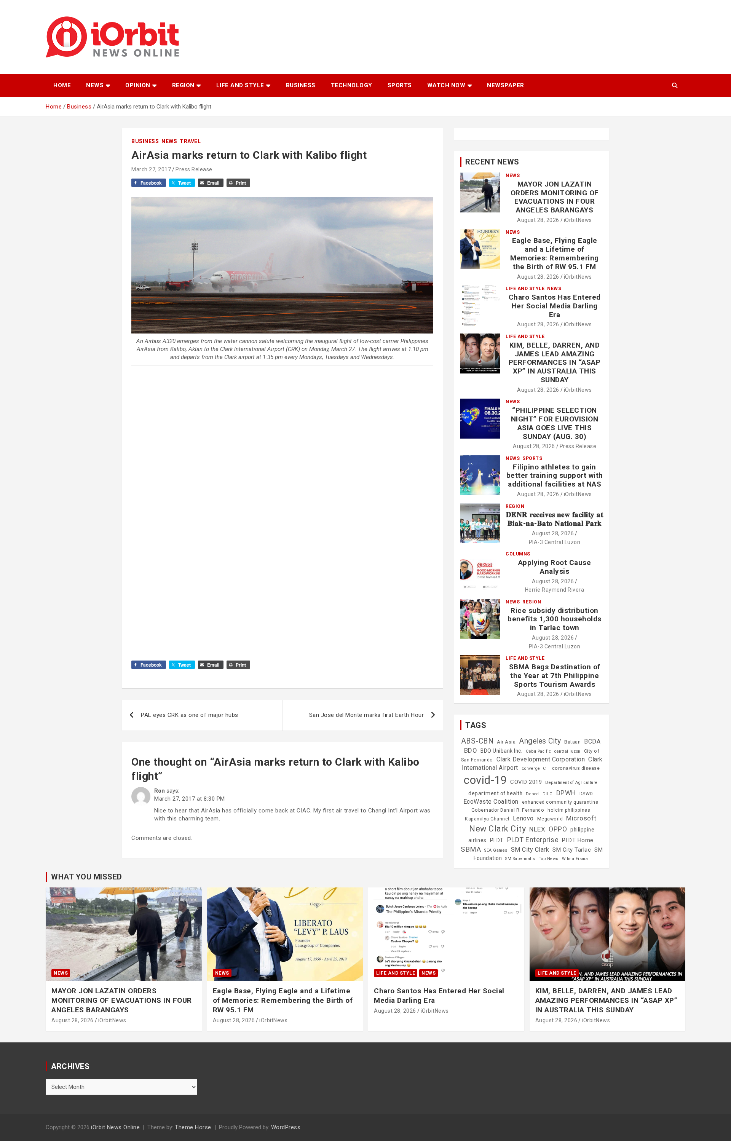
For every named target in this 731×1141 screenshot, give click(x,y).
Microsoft (581, 818)
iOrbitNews (578, 220)
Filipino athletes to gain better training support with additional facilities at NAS (554, 476)
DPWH (566, 793)
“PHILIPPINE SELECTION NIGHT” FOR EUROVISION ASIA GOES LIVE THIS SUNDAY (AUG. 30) (555, 423)
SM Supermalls (520, 858)
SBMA (471, 849)
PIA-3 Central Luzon (555, 542)
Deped (532, 794)
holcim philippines (568, 810)
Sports (400, 85)
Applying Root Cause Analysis (554, 567)
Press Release (194, 169)
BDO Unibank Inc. (501, 751)
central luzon (567, 751)
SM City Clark (530, 849)
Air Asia (506, 742)
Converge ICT (535, 768)
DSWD (586, 793)
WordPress (286, 1127)
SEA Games (496, 850)
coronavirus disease (576, 768)
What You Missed (86, 876)
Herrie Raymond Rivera (554, 590)
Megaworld (550, 819)
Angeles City (540, 741)
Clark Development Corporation (540, 759)
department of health (495, 793)
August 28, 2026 (538, 220)
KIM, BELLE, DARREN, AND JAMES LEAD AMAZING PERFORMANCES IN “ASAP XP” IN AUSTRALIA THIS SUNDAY (555, 362)
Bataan (572, 742)
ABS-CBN (477, 741)
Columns (518, 554)
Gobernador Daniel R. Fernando (507, 810)
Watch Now (446, 85)
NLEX (537, 829)
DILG (548, 794)
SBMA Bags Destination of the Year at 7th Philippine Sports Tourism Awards (554, 675)
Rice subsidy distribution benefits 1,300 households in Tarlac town (555, 619)
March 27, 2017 (151, 169)
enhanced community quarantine (560, 802)
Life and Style (240, 85)
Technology (351, 85)
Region (183, 85)
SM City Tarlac (571, 849)
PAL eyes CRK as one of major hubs (189, 715)
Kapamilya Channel (487, 819)
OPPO (558, 829)
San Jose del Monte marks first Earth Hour (366, 715)
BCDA (592, 741)
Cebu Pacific (538, 751)
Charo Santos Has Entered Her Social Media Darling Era (555, 306)
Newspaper (505, 85)
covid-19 (485, 780)
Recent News (492, 161)
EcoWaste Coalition (491, 801)
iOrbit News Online (115, 1127)
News (95, 85)
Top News (549, 858)
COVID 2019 (526, 782)
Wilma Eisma (575, 858)
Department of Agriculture (571, 782)
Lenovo (523, 818)
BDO (470, 750)
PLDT (497, 840)
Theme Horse (193, 1127)
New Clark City (497, 828)
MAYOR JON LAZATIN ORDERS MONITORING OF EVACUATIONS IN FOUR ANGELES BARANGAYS (555, 197)
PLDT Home (578, 840)
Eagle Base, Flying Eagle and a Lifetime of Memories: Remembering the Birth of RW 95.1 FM (554, 253)
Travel (190, 141)
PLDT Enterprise (533, 840)
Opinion (137, 85)
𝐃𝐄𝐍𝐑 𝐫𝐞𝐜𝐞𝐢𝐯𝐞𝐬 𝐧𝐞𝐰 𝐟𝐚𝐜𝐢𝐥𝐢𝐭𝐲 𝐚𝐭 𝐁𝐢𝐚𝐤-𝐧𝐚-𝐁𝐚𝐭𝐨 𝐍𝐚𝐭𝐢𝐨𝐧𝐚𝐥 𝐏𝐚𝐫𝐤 (554, 519)
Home (62, 85)
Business (301, 85)
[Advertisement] (282, 463)
